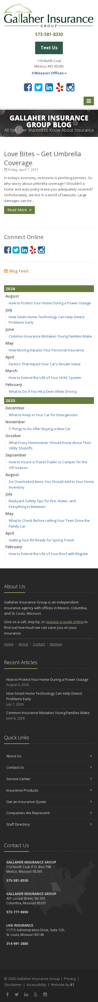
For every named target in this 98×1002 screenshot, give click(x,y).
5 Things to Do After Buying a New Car (40, 428)
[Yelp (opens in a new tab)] (60, 87)
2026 (10, 288)
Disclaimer (13, 984)
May (9, 343)
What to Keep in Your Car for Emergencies (43, 414)
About (23, 644)
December (14, 407)
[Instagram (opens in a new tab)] (70, 87)
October (13, 435)
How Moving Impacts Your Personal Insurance (46, 350)
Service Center (18, 778)
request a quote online (65, 621)
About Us (13, 755)
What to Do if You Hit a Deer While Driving (42, 391)
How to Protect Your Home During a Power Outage (50, 303)
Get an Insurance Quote (26, 801)
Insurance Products (22, 790)
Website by (63, 984)
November (15, 421)
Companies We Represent (28, 812)
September (15, 455)
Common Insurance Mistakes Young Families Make (50, 336)
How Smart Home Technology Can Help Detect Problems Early (44, 699)
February (13, 384)
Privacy (70, 978)
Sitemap (56, 644)
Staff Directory (18, 824)
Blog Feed (18, 271)
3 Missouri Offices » (49, 73)
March (11, 370)
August (12, 296)
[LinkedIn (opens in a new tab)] (49, 87)
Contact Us (15, 767)
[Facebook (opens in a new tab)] (28, 87)
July (9, 309)
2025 (10, 400)
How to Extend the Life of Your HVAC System (45, 377)
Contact (39, 644)
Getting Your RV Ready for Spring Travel (41, 540)
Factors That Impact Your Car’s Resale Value (45, 363)
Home (9, 644)
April (9, 357)
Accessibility (36, 984)
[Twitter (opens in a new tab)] (38, 87)
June (9, 329)
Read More (17, 209)
